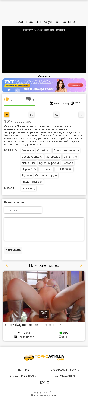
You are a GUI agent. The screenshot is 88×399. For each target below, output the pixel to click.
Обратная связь (23, 376)
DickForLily (28, 188)
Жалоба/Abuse (65, 376)
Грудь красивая (32, 181)
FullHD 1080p (64, 169)
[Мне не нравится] (28, 100)
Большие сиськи (32, 156)
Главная (23, 370)
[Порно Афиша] (44, 357)
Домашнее (28, 163)
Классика (46, 169)
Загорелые (53, 156)
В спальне (70, 156)
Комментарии (14, 202)
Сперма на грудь (46, 175)
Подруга (67, 163)
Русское (27, 175)
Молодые (28, 150)
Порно (44, 382)
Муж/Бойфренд (49, 163)
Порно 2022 (29, 169)
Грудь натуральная (66, 150)
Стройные (43, 150)
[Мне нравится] (6, 100)
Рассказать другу (65, 370)
